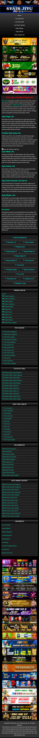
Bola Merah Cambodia (10, 457)
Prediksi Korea (8, 312)
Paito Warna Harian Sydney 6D (12, 513)
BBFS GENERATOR (20, 238)
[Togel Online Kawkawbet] (19, 587)
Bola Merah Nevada (9, 472)
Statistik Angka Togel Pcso (11, 385)
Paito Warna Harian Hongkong (12, 487)
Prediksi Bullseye (8, 306)
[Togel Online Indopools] (19, 700)
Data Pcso (7, 421)
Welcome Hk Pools (7, 553)
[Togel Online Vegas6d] (19, 595)
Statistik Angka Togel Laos (11, 391)
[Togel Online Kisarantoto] (19, 74)
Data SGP (5, 729)
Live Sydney (5, 542)
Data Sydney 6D (8, 437)
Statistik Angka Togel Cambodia (13, 380)
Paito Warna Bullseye (9, 342)
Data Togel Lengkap (9, 439)
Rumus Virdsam (6, 525)
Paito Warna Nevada (9, 355)
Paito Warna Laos (9, 350)
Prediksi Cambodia (9, 304)
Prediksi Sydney (8, 301)
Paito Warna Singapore (10, 331)
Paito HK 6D (19, 31)
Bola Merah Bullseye (9, 459)
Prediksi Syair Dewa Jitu (11, 133)
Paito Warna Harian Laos (10, 503)
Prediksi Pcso (7, 309)
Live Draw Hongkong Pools (9, 546)
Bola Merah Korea (9, 464)
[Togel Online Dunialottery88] (19, 668)
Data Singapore (8, 408)
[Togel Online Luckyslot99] (19, 652)
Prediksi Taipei (8, 317)
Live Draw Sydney (19, 25)
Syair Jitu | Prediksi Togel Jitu (19, 97)
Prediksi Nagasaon (7, 532)
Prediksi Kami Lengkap (10, 322)
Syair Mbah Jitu (8, 152)
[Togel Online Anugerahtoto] (19, 676)
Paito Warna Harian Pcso (10, 497)
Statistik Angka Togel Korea (11, 388)
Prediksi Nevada (8, 320)
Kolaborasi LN (29, 279)
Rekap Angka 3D (29, 251)
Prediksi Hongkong (9, 298)
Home (19, 15)
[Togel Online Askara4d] (19, 603)
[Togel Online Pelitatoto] (19, 82)
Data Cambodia (8, 416)
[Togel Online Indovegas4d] (19, 716)
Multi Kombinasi (29, 270)
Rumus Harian (29, 242)
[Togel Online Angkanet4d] (19, 692)
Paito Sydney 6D (19, 35)
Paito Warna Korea (9, 347)
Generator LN (11, 242)
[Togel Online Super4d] (19, 58)
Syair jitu (4, 101)
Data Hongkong (8, 410)
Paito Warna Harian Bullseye (11, 495)
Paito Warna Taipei (9, 352)
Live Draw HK (19, 19)
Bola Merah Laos (8, 467)
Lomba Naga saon (7, 535)
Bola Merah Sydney (9, 454)
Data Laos (7, 426)
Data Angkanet (6, 539)
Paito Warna (19, 28)
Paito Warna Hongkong (10, 334)
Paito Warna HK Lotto (7, 733)
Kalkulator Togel (20, 283)
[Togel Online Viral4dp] (19, 90)
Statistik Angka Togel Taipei (11, 393)
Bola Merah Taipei (9, 470)
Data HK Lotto (18, 733)
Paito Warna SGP (27, 727)
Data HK (34, 727)
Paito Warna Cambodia (10, 339)
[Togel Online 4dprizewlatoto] (19, 627)
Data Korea (7, 424)
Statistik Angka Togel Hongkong (13, 375)
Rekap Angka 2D (20, 256)
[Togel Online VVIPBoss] (19, 41)
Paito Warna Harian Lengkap (12, 516)
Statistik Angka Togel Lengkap (12, 399)
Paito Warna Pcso (9, 345)
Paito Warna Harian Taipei (11, 505)
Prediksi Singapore (9, 296)
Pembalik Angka (11, 270)
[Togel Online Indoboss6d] (19, 571)
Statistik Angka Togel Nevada (12, 396)
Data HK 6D (7, 434)
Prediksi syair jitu (17, 105)
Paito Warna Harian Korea (11, 500)
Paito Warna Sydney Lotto (30, 731)
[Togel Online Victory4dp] (19, 579)
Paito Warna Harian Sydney (11, 489)
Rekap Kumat (20, 247)
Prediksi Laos (7, 314)
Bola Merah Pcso (8, 462)
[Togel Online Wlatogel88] (19, 619)
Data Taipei (7, 429)
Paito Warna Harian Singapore (12, 484)
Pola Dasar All (29, 260)
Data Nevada (7, 432)
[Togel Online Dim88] (19, 49)
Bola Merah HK (8, 451)
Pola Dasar (20, 265)
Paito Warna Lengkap (10, 363)
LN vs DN (20, 274)
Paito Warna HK (6, 727)
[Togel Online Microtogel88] (19, 563)
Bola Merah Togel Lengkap (11, 475)
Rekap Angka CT (11, 251)
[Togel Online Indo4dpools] (19, 644)
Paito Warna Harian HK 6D (11, 510)
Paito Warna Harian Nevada (11, 508)
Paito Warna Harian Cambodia (12, 492)
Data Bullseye (7, 418)
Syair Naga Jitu (8, 117)
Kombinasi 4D (11, 279)
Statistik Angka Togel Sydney (12, 377)
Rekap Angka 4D (11, 260)
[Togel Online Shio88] (19, 708)
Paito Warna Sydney (9, 337)
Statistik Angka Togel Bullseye (12, 383)
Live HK (4, 294)
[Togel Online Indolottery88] (19, 684)
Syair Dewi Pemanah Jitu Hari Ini (14, 181)
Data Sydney (7, 413)
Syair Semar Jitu (8, 166)
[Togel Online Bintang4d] (19, 611)
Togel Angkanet (6, 528)
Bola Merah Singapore (10, 449)
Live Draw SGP (19, 22)
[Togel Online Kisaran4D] (19, 66)
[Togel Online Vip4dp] (19, 660)
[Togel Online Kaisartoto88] (19, 636)
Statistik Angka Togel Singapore (13, 372)
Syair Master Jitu (8, 195)
